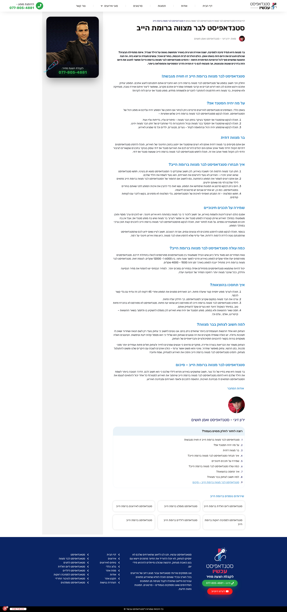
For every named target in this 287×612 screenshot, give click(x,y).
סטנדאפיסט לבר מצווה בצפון (199, 20)
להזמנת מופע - (25, 4)
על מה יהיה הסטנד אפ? (226, 445)
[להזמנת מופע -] (39, 5)
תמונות (162, 5)
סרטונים (138, 5)
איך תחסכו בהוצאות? (227, 471)
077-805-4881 (73, 72)
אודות (184, 5)
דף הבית (207, 5)
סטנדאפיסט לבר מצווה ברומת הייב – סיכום (215, 482)
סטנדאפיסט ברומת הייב (139, 520)
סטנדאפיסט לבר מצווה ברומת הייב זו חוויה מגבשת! (211, 439)
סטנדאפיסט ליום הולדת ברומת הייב (223, 506)
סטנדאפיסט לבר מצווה (224, 20)
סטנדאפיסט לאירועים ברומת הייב (134, 506)
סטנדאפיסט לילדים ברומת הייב (180, 520)
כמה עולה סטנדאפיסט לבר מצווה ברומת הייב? (214, 466)
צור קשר (81, 5)
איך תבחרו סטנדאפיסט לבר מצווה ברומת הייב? (213, 455)
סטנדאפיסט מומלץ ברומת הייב (180, 506)
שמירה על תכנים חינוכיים (225, 461)
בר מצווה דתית (231, 450)
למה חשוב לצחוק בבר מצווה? (223, 476)
